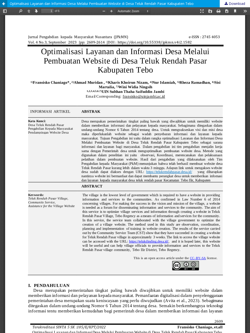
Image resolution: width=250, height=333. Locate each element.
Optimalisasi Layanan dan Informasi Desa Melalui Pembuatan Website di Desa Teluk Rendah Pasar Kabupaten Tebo (102, 3)
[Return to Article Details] (3, 3)
